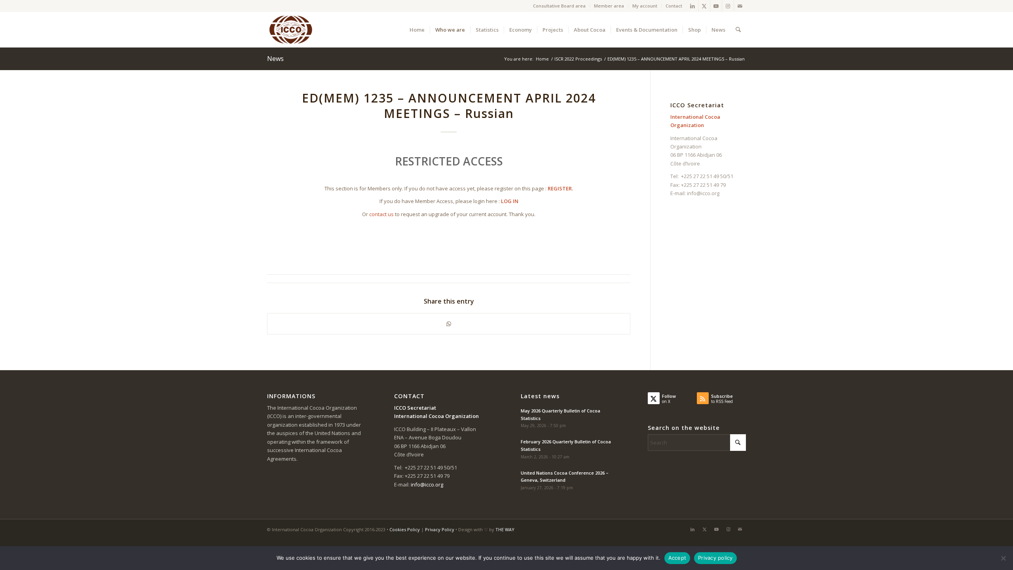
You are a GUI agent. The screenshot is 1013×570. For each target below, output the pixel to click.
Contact (674, 6)
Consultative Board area (559, 6)
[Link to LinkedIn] (692, 6)
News (275, 58)
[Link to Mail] (740, 6)
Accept (677, 558)
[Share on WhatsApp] (448, 324)
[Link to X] (704, 6)
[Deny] (1003, 558)
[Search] (738, 30)
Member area (609, 6)
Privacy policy (715, 558)
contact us (381, 214)
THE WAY (504, 529)
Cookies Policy (404, 529)
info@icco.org (703, 193)
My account (644, 6)
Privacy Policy (439, 529)
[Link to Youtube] (716, 6)
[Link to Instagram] (728, 6)
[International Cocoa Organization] (291, 30)
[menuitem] (559, 6)
